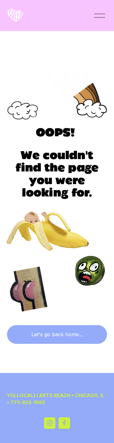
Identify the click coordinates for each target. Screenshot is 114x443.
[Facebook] (64, 423)
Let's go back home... (57, 334)
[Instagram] (49, 423)
